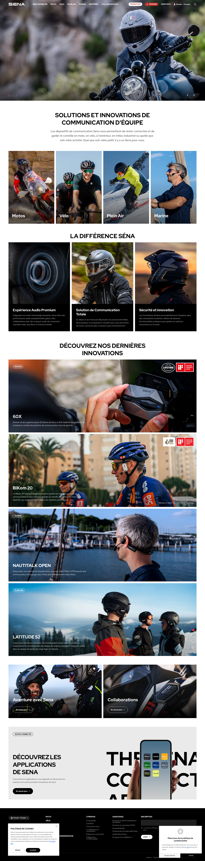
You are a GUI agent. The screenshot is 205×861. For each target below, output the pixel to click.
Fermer (191, 856)
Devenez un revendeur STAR (123, 825)
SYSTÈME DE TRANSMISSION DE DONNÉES (59, 837)
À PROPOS (90, 817)
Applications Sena (119, 834)
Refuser (17, 850)
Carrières (90, 823)
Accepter (33, 850)
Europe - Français (20, 818)
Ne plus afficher (169, 856)
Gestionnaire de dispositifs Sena (125, 831)
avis (187, 847)
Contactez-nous (92, 826)
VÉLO (48, 820)
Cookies (148, 857)
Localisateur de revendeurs (92, 830)
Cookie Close (56, 826)
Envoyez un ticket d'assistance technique (124, 821)
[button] (187, 95)
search (195, 4)
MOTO (48, 817)
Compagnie (91, 820)
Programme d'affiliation (121, 837)
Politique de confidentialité (92, 838)
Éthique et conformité (95, 834)
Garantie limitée (118, 828)
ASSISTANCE (117, 817)
